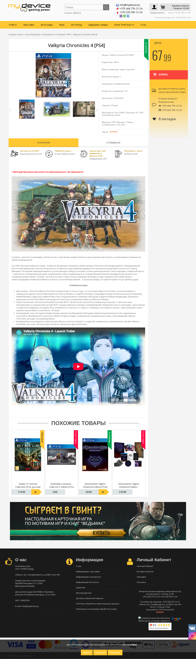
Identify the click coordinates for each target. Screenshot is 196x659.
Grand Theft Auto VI (124, 24)
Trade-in (13, 24)
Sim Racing (76, 24)
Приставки (28, 24)
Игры (61, 24)
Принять (87, 652)
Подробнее (115, 652)
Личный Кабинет (145, 566)
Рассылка (141, 582)
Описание (43, 142)
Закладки (141, 576)
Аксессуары (47, 24)
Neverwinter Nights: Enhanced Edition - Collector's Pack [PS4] (129, 486)
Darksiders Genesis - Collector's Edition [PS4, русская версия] (61, 486)
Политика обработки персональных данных (97, 603)
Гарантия (80, 587)
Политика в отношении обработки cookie (96, 609)
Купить (163, 74)
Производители (84, 593)
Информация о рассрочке (88, 576)
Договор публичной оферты (90, 598)
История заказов (145, 571)
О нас (143, 24)
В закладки (167, 119)
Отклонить (100, 652)
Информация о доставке (88, 571)
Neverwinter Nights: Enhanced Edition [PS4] (95, 485)
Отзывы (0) (113, 142)
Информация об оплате (87, 582)
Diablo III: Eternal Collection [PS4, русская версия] (27, 486)
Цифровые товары (98, 24)
